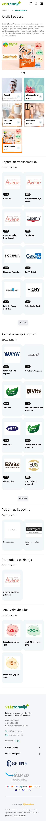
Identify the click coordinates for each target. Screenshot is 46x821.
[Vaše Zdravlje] (11, 3)
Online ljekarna (7, 24)
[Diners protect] (19, 789)
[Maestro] (8, 786)
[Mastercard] (12, 786)
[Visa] (17, 786)
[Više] (23, 55)
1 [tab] (22, 73)
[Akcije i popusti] (23, 763)
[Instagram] (18, 741)
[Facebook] (15, 741)
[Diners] (24, 786)
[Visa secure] (16, 789)
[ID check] (34, 786)
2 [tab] (24, 73)
